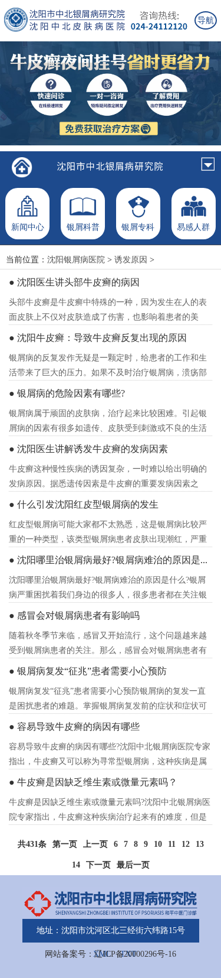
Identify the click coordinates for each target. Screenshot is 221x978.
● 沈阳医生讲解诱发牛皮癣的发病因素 (88, 449)
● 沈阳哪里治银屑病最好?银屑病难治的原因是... (108, 560)
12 (186, 844)
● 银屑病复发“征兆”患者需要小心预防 (88, 671)
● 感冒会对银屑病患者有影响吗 (74, 615)
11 (172, 844)
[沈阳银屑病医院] (22, 167)
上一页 (95, 844)
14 (76, 864)
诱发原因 (130, 259)
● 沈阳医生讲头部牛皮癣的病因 (74, 282)
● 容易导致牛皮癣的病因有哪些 (74, 727)
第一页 (64, 844)
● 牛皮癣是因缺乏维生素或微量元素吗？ (93, 782)
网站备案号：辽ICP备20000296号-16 (110, 954)
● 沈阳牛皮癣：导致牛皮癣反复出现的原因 (98, 338)
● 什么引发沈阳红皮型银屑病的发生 (84, 504)
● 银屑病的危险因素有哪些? (67, 393)
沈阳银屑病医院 (76, 259)
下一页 (98, 864)
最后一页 (133, 864)
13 (200, 844)
